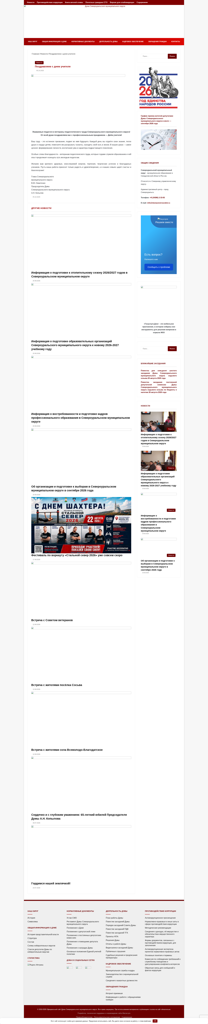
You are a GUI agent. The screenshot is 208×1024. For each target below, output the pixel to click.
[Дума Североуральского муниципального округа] (104, 21)
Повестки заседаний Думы (118, 922)
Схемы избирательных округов (41, 946)
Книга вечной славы (74, 2)
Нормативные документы (83, 41)
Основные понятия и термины (158, 955)
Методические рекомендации (158, 928)
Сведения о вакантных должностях (121, 981)
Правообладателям (84, 1017)
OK (155, 1021)
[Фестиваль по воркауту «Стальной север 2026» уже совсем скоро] (81, 525)
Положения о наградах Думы (80, 948)
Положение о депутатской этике (81, 932)
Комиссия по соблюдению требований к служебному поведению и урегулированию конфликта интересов (162, 961)
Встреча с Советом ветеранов (52, 620)
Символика (33, 922)
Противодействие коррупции (50, 2)
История (31, 918)
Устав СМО (72, 918)
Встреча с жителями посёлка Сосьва (56, 685)
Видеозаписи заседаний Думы (119, 948)
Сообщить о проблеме (159, 267)
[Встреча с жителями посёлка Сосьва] (81, 655)
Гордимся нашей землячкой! (51, 883)
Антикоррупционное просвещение (160, 918)
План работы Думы (114, 918)
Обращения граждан (157, 41)
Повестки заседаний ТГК (117, 933)
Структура (32, 938)
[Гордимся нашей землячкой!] (81, 853)
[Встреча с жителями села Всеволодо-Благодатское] (81, 720)
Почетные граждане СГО (96, 2)
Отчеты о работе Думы (116, 944)
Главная (35, 54)
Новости (30, 2)
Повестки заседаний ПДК (117, 929)
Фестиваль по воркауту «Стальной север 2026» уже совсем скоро (76, 555)
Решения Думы (113, 940)
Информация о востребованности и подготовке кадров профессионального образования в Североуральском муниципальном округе (80, 417)
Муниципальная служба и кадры (120, 971)
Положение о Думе (75, 928)
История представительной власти (43, 934)
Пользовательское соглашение (107, 1017)
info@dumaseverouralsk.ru (158, 203)
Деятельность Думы (108, 41)
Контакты (175, 41)
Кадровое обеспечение (133, 41)
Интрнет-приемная (114, 993)
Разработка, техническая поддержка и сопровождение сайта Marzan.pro (104, 1013)
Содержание (142, 2)
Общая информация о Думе (54, 41)
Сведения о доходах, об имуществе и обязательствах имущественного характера (162, 934)
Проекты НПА (112, 936)
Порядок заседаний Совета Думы (121, 925)
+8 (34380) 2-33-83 (157, 198)
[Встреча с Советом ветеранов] (81, 590)
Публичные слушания (115, 951)
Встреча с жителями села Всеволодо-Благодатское (67, 749)
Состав (31, 942)
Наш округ (32, 41)
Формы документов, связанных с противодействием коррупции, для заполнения (160, 942)
